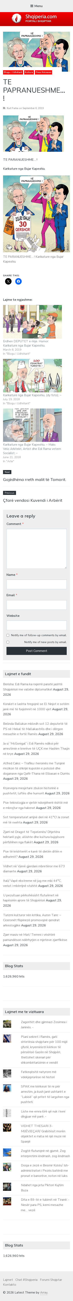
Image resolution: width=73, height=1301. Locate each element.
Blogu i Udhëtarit (13, 72)
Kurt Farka (12, 108)
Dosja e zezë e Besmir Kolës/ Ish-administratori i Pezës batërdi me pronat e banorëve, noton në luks (45, 1170)
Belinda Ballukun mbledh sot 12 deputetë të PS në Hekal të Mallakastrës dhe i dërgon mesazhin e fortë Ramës (35, 729)
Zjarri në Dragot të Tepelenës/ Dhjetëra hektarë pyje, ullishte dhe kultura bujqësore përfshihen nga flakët (33, 837)
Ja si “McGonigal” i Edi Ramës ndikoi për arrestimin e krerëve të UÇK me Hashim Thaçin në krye (36, 748)
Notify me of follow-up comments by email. (39, 635)
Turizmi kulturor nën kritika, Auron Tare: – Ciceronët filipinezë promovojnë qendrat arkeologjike (32, 920)
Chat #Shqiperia (26, 1280)
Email (11, 595)
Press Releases (43, 72)
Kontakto (9, 1285)
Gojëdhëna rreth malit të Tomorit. (34, 479)
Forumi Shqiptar (51, 1280)
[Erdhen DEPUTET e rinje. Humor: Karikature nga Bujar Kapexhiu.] (32, 321)
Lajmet (8, 1280)
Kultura (29, 72)
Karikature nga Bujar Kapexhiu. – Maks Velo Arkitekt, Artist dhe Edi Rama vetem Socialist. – (32, 449)
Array (43, 1293)
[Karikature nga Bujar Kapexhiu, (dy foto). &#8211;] (32, 375)
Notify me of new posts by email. (45, 642)
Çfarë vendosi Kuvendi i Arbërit (32, 500)
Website (12, 616)
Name (12, 575)
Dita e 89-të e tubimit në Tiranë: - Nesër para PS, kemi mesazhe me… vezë (45, 1204)
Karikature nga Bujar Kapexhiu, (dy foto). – (32, 395)
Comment (15, 524)
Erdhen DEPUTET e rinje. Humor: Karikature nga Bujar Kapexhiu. (26, 343)
